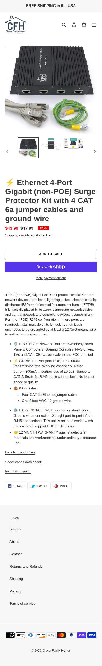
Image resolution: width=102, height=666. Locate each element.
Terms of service (22, 603)
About (14, 542)
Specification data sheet (23, 462)
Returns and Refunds (25, 566)
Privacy (15, 591)
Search (15, 529)
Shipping (11, 235)
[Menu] (94, 25)
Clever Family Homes (56, 650)
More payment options (51, 278)
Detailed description (20, 452)
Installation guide (18, 471)
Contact (15, 554)
